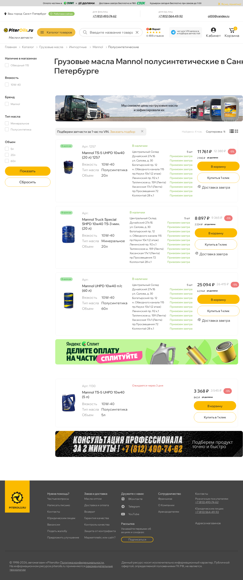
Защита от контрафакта (100, 531)
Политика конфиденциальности (82, 562)
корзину (218, 166)
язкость (12, 78)
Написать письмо (58, 505)
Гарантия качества (96, 518)
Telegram (134, 506)
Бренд (10, 97)
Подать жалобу (57, 531)
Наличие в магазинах (21, 58)
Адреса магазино (208, 523)
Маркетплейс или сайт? (100, 537)
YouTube (133, 514)
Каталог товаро (59, 32)
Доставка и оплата (96, 505)
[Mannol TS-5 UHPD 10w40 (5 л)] (68, 403)
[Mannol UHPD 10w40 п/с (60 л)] (68, 300)
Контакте (135, 499)
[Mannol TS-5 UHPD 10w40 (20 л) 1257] (68, 167)
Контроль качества (97, 524)
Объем (10, 142)
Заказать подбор (122, 131)
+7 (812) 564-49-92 (171, 16)
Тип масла (12, 116)
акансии (53, 524)
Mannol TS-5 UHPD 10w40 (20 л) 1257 (103, 155)
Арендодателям (168, 511)
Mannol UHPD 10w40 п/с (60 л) (102, 288)
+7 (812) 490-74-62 (105, 16)
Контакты (53, 511)
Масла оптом (93, 498)
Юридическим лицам (61, 518)
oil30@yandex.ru (218, 16)
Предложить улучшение (63, 537)
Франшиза (165, 498)
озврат (89, 511)
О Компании (166, 505)
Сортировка (214, 131)
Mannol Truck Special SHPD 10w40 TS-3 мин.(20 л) (101, 224)
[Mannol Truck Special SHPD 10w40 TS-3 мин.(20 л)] (68, 234)
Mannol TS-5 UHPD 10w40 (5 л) (103, 394)
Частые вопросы (58, 498)
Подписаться (137, 539)
